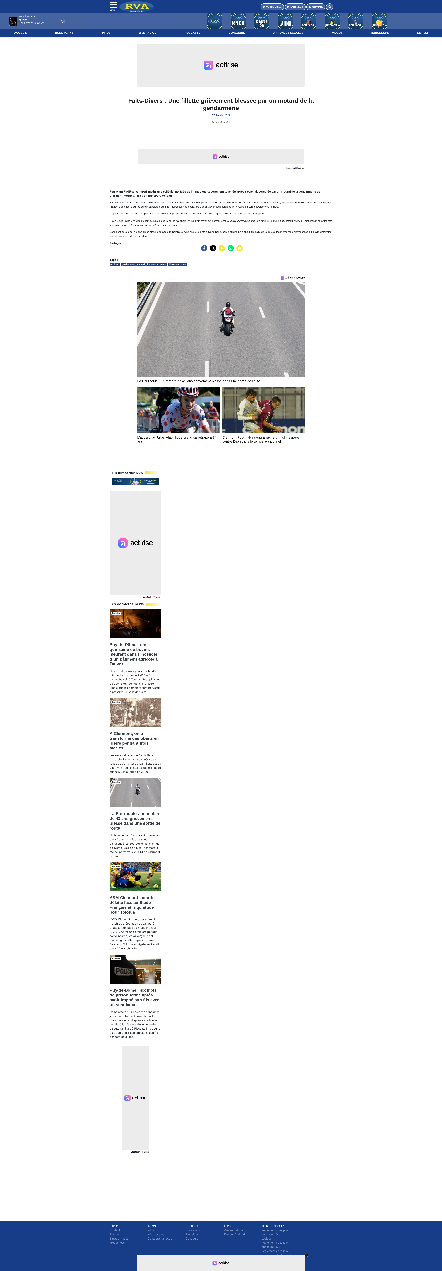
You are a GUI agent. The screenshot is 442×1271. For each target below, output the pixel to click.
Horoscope (380, 32)
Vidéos (337, 32)
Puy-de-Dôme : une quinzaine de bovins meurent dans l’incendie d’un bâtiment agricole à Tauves (134, 654)
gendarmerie (128, 264)
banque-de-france (156, 264)
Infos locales (156, 1234)
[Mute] (63, 21)
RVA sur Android (234, 1234)
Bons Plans (64, 32)
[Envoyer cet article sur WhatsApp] (230, 250)
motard (141, 264)
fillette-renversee (177, 264)
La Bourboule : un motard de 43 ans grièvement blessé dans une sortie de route (135, 820)
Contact (115, 1230)
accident (114, 264)
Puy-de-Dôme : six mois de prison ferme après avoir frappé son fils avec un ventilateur (134, 997)
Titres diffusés (119, 1238)
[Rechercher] (329, 6)
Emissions (192, 1234)
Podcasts (192, 32)
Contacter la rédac (160, 1238)
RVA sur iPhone (233, 1230)
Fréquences (117, 1242)
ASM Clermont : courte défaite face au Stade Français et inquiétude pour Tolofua (132, 905)
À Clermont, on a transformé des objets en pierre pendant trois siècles (134, 740)
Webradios (147, 32)
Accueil (20, 32)
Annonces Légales (288, 32)
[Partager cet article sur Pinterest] (221, 250)
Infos (106, 32)
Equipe (114, 1234)
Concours (237, 32)
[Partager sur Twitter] (212, 250)
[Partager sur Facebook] (203, 250)
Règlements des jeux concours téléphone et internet (276, 1255)
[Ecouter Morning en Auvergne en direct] (135, 481)
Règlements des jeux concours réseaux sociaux (275, 1234)
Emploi (422, 32)
